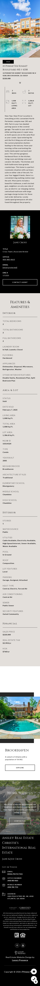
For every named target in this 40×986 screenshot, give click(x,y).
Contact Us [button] (20, 821)
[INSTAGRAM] (17, 945)
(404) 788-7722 (12, 887)
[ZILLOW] (23, 945)
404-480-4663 (9, 259)
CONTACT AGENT (20, 282)
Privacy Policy (29, 972)
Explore (20, 768)
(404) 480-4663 (12, 880)
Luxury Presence (20, 960)
